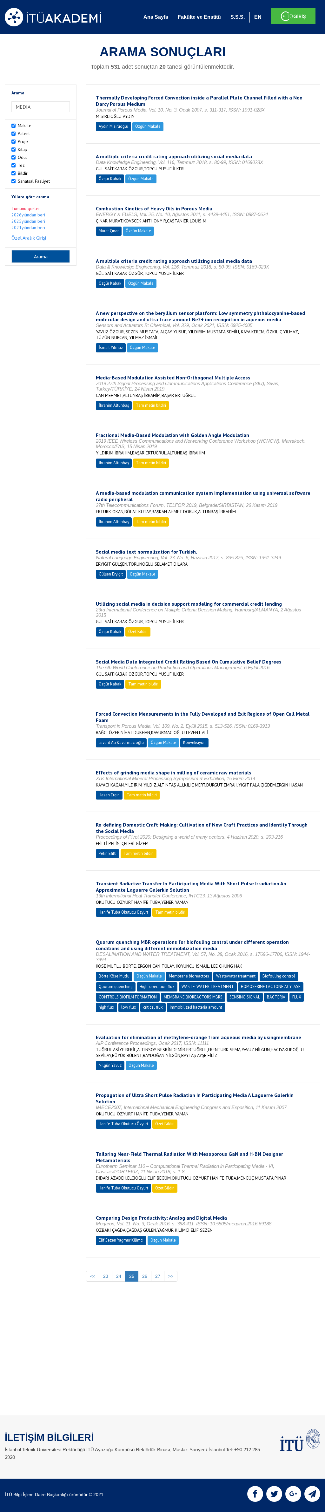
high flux (106, 1007)
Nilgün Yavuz (110, 1065)
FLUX (296, 997)
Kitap (22, 149)
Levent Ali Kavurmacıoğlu (121, 742)
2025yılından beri (28, 221)
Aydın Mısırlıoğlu (113, 126)
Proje (23, 141)
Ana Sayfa (155, 17)
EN (258, 17)
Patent (24, 133)
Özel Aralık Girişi (28, 238)
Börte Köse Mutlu (114, 976)
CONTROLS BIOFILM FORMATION (128, 997)
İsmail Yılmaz (111, 347)
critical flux (153, 1007)
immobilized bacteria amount (196, 1007)
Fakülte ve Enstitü (199, 17)
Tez (21, 165)
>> (170, 1276)
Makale (24, 125)
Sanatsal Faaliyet (34, 181)
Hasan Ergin (109, 795)
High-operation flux (157, 986)
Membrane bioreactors (189, 976)
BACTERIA (276, 997)
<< (92, 1276)
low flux (128, 1007)
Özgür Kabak (110, 178)
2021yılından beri (28, 227)
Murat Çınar (109, 231)
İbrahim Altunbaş (114, 405)
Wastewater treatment (235, 976)
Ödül (22, 157)
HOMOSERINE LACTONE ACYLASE (271, 986)
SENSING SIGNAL (244, 997)
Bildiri (23, 173)
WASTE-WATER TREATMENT (208, 986)
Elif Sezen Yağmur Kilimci (121, 1240)
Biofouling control (278, 976)
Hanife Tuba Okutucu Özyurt (123, 912)
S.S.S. (237, 17)
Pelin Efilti (107, 853)
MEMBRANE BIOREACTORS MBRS (193, 997)
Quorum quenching (116, 986)
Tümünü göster (25, 208)
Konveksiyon (194, 742)
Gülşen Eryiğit (111, 574)
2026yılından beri (28, 215)
